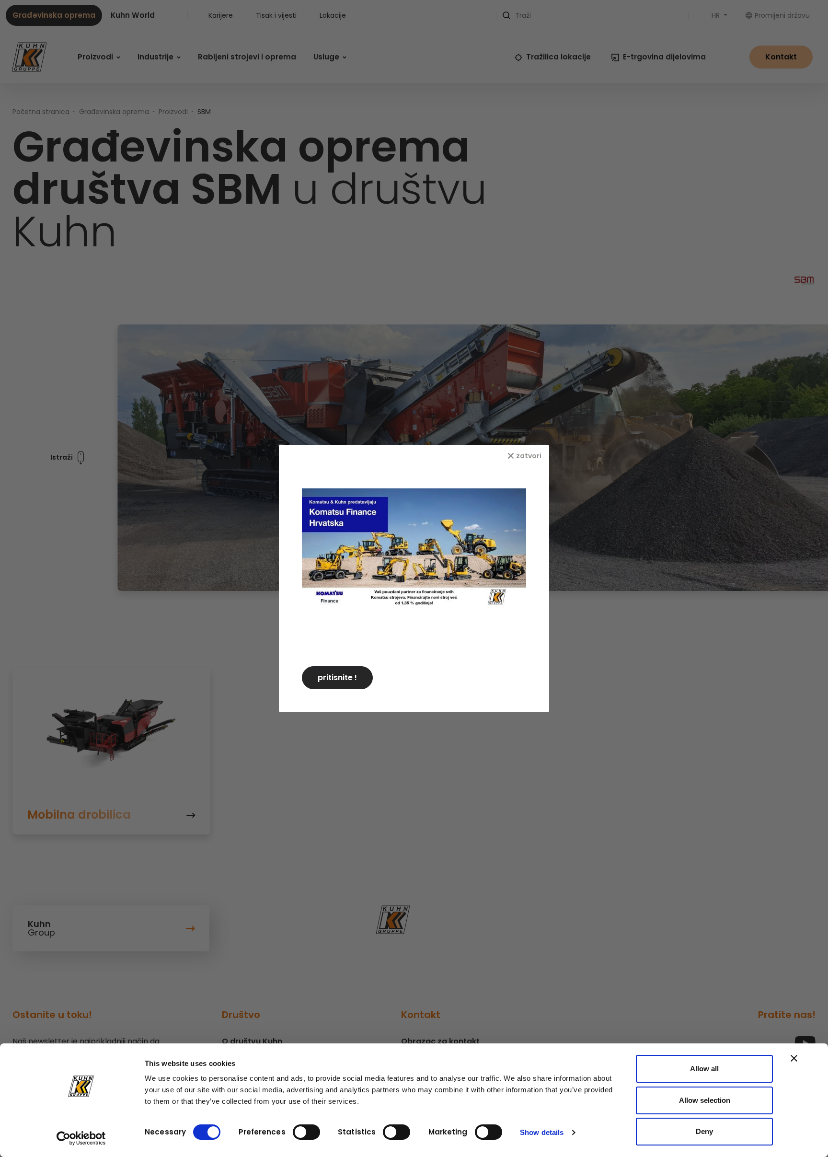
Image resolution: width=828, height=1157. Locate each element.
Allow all (704, 1068)
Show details (542, 1132)
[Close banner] (794, 1058)
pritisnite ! (337, 677)
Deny (704, 1131)
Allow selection (704, 1100)
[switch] (306, 1132)
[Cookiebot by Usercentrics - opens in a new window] (81, 1138)
